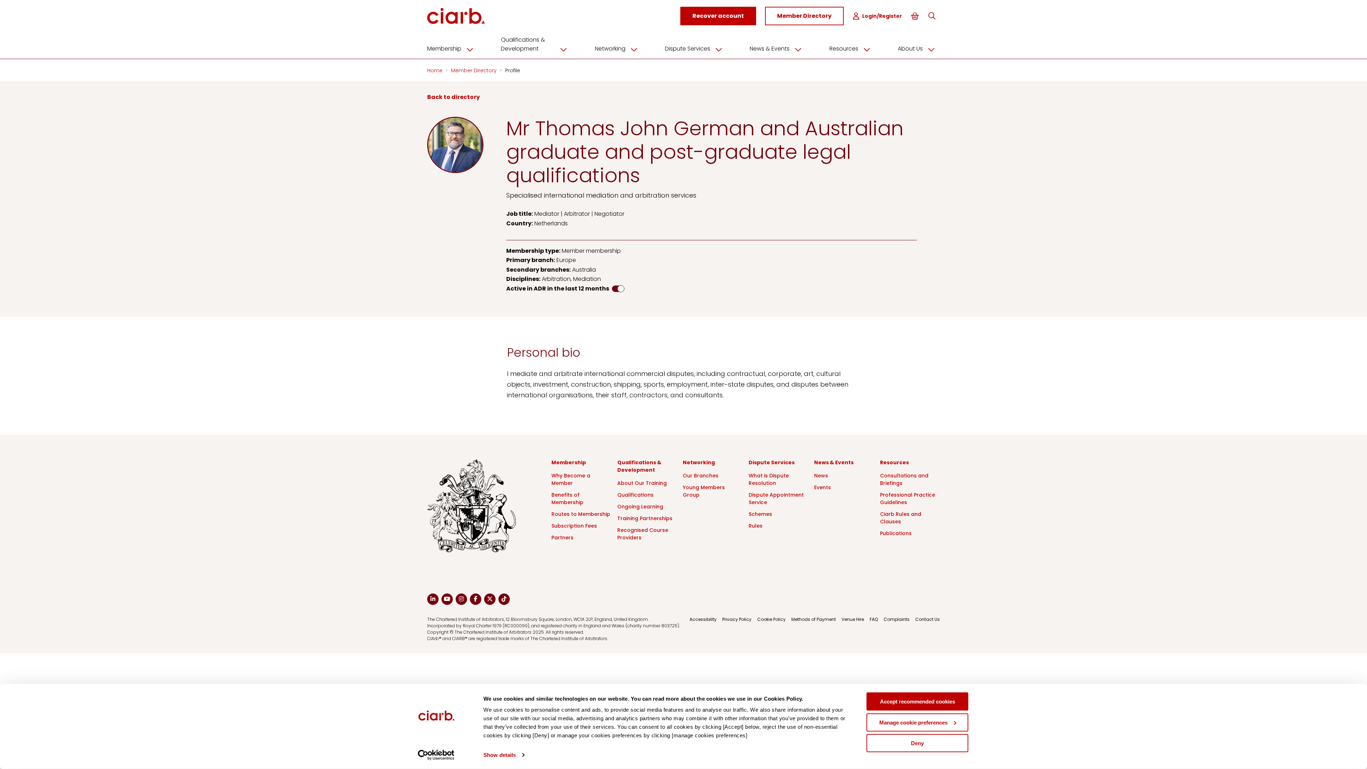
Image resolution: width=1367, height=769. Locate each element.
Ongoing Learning (640, 506)
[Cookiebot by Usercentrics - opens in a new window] (436, 755)
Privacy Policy (736, 619)
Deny (917, 743)
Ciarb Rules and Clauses (900, 518)
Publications (896, 533)
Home (435, 70)
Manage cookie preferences (913, 722)
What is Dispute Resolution (769, 479)
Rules (756, 525)
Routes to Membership (580, 514)
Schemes (760, 514)
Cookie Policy (771, 619)
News (821, 475)
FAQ (874, 619)
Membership (444, 49)
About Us (910, 49)
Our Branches (700, 475)
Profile (512, 70)
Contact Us (927, 619)
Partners (562, 537)
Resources (843, 49)
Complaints (897, 619)
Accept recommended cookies (917, 702)
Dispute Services (687, 49)
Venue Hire (853, 619)
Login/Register (882, 16)
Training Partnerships (644, 518)
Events (822, 487)
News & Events (770, 49)
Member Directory (474, 70)
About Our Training (642, 483)
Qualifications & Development (523, 44)
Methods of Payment (813, 619)
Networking (610, 49)
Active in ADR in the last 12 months (557, 288)
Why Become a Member (570, 479)
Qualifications (635, 494)
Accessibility (703, 619)
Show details (499, 755)
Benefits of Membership (567, 498)
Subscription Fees (574, 525)
